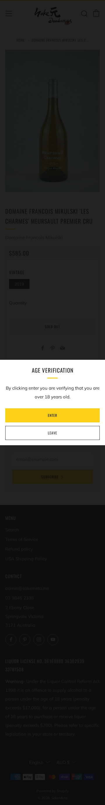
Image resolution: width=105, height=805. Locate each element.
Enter (52, 415)
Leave (52, 432)
